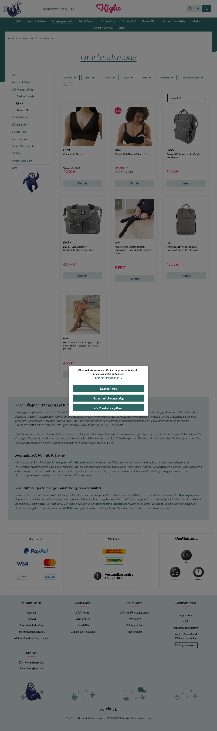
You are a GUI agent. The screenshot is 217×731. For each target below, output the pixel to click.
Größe (87, 77)
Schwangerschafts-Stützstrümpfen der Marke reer (82, 462)
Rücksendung (134, 631)
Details (82, 183)
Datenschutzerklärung (185, 627)
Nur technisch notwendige (108, 398)
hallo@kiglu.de (35, 668)
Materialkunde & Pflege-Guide (31, 638)
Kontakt (31, 619)
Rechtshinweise (185, 602)
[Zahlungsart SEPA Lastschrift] (22, 576)
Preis (65, 85)
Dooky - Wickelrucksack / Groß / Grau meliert (183, 156)
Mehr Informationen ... (108, 377)
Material (107, 77)
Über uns (31, 612)
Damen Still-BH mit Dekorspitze (131, 154)
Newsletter (83, 625)
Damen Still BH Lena (73, 154)
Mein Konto (82, 612)
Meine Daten (82, 602)
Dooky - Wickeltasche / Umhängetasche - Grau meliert (78, 248)
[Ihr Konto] (197, 8)
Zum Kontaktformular (31, 662)
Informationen (31, 602)
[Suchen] (72, 9)
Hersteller (67, 77)
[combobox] (55, 9)
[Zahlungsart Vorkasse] (50, 576)
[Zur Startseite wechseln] (12, 8)
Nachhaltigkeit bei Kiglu (31, 631)
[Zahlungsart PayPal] (36, 551)
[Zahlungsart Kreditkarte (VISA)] (22, 563)
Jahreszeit (164, 77)
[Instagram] (102, 708)
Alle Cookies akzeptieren (108, 408)
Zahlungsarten (134, 625)
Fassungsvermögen (190, 77)
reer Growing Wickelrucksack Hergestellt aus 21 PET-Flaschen (182, 248)
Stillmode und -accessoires (111, 503)
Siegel (126, 77)
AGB (185, 621)
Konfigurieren (108, 388)
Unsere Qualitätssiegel (31, 625)
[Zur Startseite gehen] (108, 9)
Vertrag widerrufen (185, 645)
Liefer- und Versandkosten (134, 612)
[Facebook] (115, 708)
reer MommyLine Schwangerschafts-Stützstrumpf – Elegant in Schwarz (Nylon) (82, 345)
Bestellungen (134, 602)
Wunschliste (83, 619)
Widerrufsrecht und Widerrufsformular (186, 636)
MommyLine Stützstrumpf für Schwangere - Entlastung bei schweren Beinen (134, 249)
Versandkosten (115, 718)
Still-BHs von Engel (73, 508)
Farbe (144, 77)
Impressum (185, 615)
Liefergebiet (134, 619)
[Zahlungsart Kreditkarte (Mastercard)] (50, 563)
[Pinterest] (108, 708)
